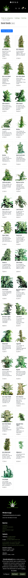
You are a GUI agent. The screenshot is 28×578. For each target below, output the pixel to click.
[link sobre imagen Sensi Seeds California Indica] (7, 175)
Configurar (6, 574)
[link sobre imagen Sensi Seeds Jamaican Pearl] (7, 122)
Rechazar (15, 574)
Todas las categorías (7, 18)
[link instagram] (13, 2)
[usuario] (19, 8)
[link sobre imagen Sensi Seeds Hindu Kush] (7, 336)
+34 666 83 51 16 (10, 538)
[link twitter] (15, 2)
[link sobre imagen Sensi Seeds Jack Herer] (21, 309)
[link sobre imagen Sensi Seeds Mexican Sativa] (21, 175)
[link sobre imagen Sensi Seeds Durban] (7, 147)
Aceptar (22, 574)
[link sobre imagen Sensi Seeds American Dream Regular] (21, 147)
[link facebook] (10, 2)
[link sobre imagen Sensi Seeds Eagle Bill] (21, 336)
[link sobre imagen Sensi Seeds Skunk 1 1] (7, 282)
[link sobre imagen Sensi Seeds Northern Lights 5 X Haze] (21, 282)
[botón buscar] (16, 8)
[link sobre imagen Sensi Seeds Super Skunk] (7, 227)
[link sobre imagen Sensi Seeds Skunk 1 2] (7, 255)
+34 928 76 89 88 (11, 536)
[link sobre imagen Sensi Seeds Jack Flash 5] (21, 202)
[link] (6, 8)
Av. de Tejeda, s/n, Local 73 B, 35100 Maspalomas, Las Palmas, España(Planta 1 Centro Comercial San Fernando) (13, 543)
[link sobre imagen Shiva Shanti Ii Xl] (7, 96)
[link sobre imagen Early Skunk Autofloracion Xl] (7, 69)
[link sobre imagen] (7, 362)
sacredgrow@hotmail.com (13, 539)
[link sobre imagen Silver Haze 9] (7, 202)
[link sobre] (14, 504)
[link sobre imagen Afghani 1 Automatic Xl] (21, 41)
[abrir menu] (25, 8)
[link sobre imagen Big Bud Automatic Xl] (7, 41)
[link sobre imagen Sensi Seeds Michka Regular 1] (21, 122)
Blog (3, 531)
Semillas (23, 18)
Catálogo (17, 18)
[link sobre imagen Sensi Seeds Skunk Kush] (21, 227)
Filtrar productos (7, 31)
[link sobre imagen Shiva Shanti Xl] (21, 96)
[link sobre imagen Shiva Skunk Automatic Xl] (21, 69)
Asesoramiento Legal (7, 530)
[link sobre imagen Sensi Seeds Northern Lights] (7, 309)
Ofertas (4, 528)
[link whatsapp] (17, 2)
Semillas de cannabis (7, 527)
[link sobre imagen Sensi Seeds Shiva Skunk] (21, 255)
